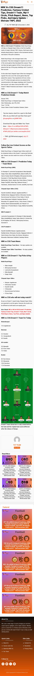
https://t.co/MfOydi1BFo (16, 126)
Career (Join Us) (8, 646)
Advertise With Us (8, 648)
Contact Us (28, 643)
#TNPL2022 (7, 131)
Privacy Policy (28, 648)
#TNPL (26, 126)
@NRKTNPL (18, 118)
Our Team (6, 651)
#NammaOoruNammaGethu (19, 129)
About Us (5, 643)
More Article (17, 447)
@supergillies (7, 118)
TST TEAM (12, 25)
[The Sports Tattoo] (4, 2)
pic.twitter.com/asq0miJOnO (20, 131)
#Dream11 (6, 129)
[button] (28, 2)
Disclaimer (28, 646)
